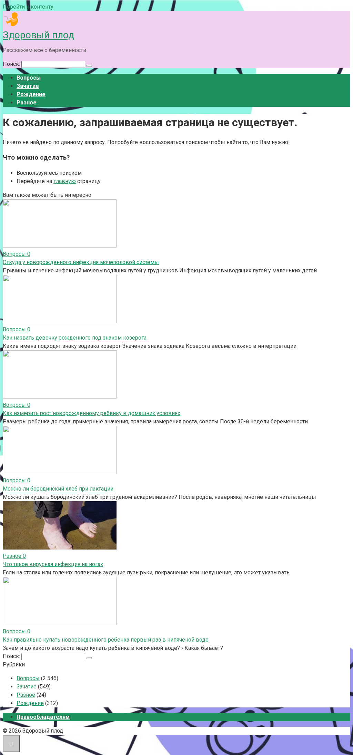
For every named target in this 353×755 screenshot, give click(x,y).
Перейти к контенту (28, 6)
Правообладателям (43, 717)
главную (64, 181)
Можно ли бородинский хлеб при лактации (58, 488)
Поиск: (12, 64)
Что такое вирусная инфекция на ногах (53, 564)
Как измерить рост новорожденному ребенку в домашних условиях (91, 413)
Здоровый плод (38, 35)
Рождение (31, 94)
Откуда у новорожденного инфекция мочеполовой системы (81, 262)
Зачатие (28, 86)
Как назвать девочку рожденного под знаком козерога (75, 337)
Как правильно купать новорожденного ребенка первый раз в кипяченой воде (106, 639)
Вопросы (29, 77)
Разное (27, 102)
